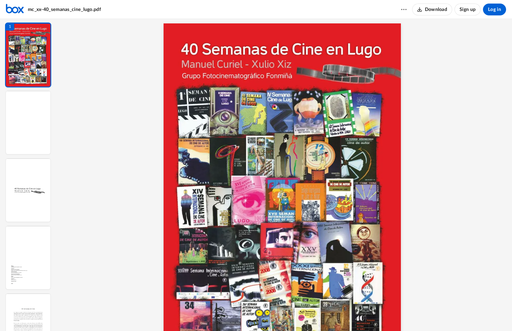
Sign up (468, 9)
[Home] (15, 9)
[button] (28, 55)
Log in (494, 9)
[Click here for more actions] (404, 9)
